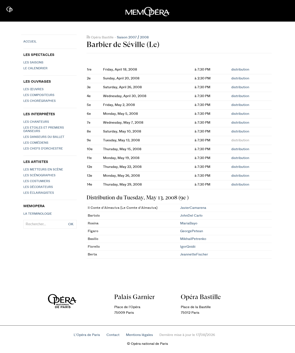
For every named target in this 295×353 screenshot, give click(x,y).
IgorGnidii (187, 246)
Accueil (29, 41)
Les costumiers (36, 181)
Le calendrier (35, 68)
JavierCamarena (193, 208)
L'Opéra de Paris (87, 335)
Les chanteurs (36, 121)
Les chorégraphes (39, 100)
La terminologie (37, 213)
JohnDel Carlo (191, 215)
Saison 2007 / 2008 (133, 37)
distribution (240, 69)
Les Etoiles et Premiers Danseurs (43, 129)
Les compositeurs (38, 95)
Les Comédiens (35, 142)
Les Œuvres (33, 89)
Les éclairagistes (38, 192)
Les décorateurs (38, 187)
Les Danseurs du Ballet (43, 137)
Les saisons (33, 62)
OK (70, 224)
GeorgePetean (191, 231)
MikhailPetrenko (193, 239)
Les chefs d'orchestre (43, 148)
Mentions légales (139, 335)
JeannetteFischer (194, 254)
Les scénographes (39, 175)
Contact (112, 335)
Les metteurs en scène (43, 169)
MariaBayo (188, 223)
